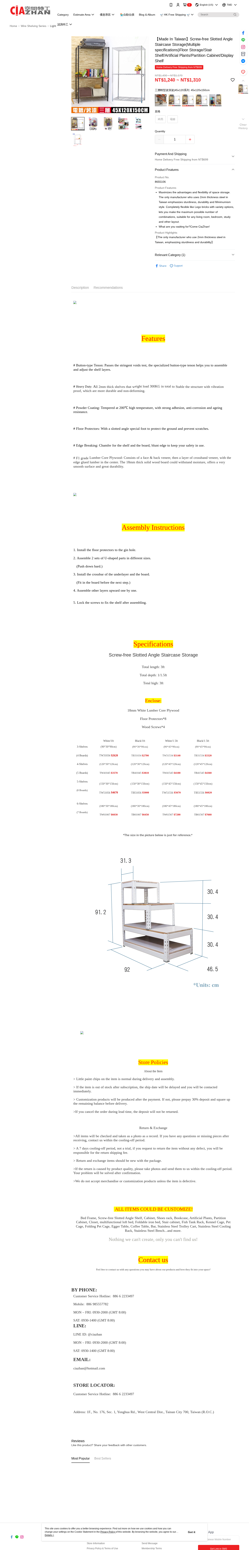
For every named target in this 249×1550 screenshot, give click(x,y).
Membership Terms (152, 1548)
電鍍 (172, 119)
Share (163, 265)
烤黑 (160, 119)
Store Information (96, 1543)
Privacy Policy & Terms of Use (102, 1548)
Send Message (150, 1543)
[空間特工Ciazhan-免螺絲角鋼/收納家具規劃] (30, 10)
